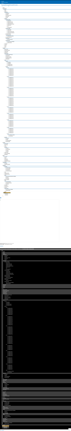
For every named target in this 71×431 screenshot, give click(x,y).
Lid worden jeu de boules (7, 405)
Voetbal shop (6, 193)
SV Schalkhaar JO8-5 (11, 132)
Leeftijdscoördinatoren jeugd (10, 24)
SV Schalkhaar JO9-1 (11, 120)
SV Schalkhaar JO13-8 (11, 105)
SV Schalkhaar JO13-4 (11, 101)
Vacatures (2, 1)
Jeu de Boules (4, 162)
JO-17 (8, 76)
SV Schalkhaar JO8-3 (11, 130)
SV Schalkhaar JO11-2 (11, 108)
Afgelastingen (6, 52)
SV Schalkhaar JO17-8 (10, 323)
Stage (3, 406)
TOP (7, 26)
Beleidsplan (7, 14)
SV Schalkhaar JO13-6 (11, 103)
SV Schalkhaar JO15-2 (11, 89)
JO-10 (8, 113)
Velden (5, 180)
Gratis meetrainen (8, 149)
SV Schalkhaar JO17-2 (11, 78)
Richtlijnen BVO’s (9, 25)
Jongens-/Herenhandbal (7, 153)
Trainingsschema (6, 51)
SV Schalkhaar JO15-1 (11, 88)
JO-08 (8, 127)
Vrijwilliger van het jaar (7, 174)
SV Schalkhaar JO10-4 (11, 117)
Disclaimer (27, 248)
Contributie (7, 150)
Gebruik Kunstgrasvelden (9, 182)
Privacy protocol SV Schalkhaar (10, 41)
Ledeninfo (4, 165)
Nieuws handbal (6, 143)
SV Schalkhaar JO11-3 (9, 347)
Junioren (7, 66)
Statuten (7, 17)
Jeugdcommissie (9, 20)
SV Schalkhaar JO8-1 (11, 128)
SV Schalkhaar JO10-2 (11, 115)
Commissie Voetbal (8, 19)
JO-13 (6, 335)
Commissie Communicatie (9, 37)
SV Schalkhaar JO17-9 (11, 86)
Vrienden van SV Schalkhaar (9, 277)
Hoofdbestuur (7, 13)
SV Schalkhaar (5, 8)
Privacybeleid (24, 248)
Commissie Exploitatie (8, 33)
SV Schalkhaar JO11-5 (11, 112)
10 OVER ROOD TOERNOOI (7, 161)
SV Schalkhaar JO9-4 (9, 360)
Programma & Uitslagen (7, 50)
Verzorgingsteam (6, 186)
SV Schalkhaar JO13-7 (11, 104)
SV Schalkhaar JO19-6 (11, 74)
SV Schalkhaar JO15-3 (11, 90)
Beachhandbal (6, 154)
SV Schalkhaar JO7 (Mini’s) (10, 371)
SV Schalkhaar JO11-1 (11, 107)
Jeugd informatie (6, 53)
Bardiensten (7, 177)
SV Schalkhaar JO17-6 (11, 82)
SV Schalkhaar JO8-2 (11, 129)
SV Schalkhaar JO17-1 (11, 77)
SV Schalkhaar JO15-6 (11, 93)
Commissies (5, 18)
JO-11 (8, 106)
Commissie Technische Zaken (10, 31)
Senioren (7, 61)
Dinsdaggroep (4, 393)
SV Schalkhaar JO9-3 (9, 359)
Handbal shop (6, 194)
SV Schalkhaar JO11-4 (10, 348)
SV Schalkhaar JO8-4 (11, 131)
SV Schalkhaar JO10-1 (11, 114)
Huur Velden (5, 417)
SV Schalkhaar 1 (9, 62)
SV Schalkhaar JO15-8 (11, 95)
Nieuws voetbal (6, 49)
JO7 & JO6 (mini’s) (9, 372)
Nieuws (4, 252)
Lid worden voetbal (8, 167)
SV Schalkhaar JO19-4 (11, 72)
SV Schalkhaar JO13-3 (11, 100)
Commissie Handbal (8, 28)
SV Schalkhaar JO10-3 (11, 116)
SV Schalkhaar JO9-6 (11, 126)
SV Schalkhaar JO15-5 (11, 92)
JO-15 (8, 87)
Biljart (4, 155)
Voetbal (4, 48)
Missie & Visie (6, 144)
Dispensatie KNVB (8, 141)
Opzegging (7, 151)
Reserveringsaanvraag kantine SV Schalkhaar (11, 176)
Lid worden (5, 137)
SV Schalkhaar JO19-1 (11, 68)
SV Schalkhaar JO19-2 (10, 309)
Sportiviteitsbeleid (9, 27)
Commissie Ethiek (8, 40)
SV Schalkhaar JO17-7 (10, 322)
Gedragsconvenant (9, 42)
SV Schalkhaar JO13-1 (11, 98)
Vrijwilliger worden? (6, 173)
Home (3, 7)
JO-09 (8, 119)
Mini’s (8, 133)
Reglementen (7, 16)
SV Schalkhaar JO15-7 (11, 94)
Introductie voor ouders (8, 56)
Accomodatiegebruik (8, 181)
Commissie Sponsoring (8, 34)
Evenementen (7, 178)
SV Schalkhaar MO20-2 (9, 65)
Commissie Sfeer (9, 29)
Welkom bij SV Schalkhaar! (4, 2)
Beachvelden (5, 185)
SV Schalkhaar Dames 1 (9, 64)
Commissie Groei (9, 30)
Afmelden (7, 139)
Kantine (5, 175)
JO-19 (8, 67)
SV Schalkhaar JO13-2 (11, 99)
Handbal (4, 142)
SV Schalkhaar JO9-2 (9, 358)
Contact (2, 3)
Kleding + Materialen (6, 179)
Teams (4, 300)
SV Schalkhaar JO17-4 (11, 80)
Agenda (5, 191)
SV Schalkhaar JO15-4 (11, 91)
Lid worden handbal (8, 168)
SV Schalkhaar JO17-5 (11, 81)
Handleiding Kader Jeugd (8, 57)
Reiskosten (5, 187)
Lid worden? (7, 138)
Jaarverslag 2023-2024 (8, 15)
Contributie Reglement (8, 140)
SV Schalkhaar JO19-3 (10, 310)
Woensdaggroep (5, 394)
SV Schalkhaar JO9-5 (11, 125)
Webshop (5, 192)
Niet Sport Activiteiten (10, 39)
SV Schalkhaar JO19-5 (11, 73)
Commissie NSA (7, 38)
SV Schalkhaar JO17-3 (11, 79)
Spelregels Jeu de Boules (7, 164)
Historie (5, 157)
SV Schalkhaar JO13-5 (11, 102)
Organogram (5, 43)
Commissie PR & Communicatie (10, 32)
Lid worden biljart (8, 169)
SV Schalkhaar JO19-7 (11, 75)
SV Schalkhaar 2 (9, 63)
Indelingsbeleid (6, 299)
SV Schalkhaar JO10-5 (11, 118)
